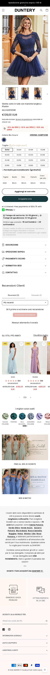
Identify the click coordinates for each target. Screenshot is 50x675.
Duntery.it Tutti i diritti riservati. (32, 670)
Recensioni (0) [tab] (13, 295)
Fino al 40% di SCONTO (25, 464)
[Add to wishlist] (45, 18)
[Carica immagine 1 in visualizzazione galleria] (12, 93)
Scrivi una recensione (25, 314)
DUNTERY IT (17, 670)
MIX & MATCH (25, 498)
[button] (24, 5)
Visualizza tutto (40, 335)
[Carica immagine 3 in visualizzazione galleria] (38, 93)
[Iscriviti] (46, 621)
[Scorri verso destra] (47, 94)
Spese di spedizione (24, 119)
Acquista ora (25, 199)
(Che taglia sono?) (18, 145)
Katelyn (35, 377)
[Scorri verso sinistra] (2, 94)
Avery (13, 377)
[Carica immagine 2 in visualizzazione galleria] (25, 93)
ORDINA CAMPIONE (39, 135)
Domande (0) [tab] (36, 295)
